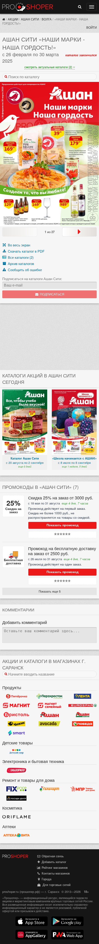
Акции (13, 19)
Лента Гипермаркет (82, 696)
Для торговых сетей (55, 885)
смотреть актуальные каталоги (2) (48, 67)
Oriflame (16, 816)
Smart (16, 733)
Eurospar (82, 705)
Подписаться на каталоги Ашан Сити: (32, 278)
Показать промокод (63, 525)
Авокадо (49, 723)
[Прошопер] (3, 19)
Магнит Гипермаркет (49, 705)
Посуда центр (16, 798)
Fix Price (16, 789)
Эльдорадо (16, 770)
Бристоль (16, 714)
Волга (47, 19)
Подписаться (51, 294)
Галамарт (49, 789)
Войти (91, 27)
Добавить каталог (53, 862)
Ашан (49, 714)
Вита (16, 835)
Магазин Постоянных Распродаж (82, 789)
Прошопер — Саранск (27, 7)
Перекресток (49, 696)
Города (46, 879)
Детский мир (16, 751)
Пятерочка (16, 696)
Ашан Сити (30, 19)
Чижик (16, 723)
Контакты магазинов (55, 873)
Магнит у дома (16, 705)
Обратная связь (52, 856)
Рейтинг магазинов (54, 867)
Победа (82, 723)
